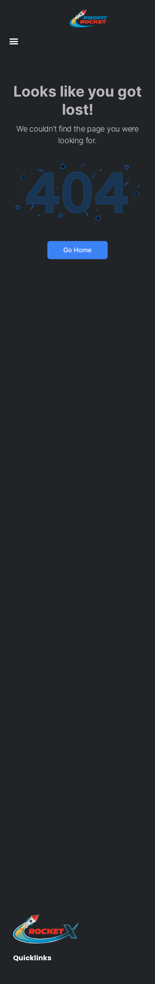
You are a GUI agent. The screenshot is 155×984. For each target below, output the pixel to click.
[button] (13, 41)
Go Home (77, 250)
